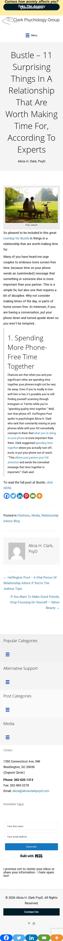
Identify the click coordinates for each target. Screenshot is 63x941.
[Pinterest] (26, 496)
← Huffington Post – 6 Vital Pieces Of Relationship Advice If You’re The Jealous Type (30, 583)
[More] (39, 496)
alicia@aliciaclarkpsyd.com (30, 791)
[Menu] (7, 654)
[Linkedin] (20, 496)
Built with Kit (31, 856)
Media (35, 515)
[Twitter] (13, 496)
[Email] (33, 496)
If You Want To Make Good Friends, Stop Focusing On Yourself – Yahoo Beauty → (35, 602)
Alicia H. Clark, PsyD (31, 161)
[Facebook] (7, 496)
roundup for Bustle (16, 238)
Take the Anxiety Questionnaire (31, 6)
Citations (23, 515)
